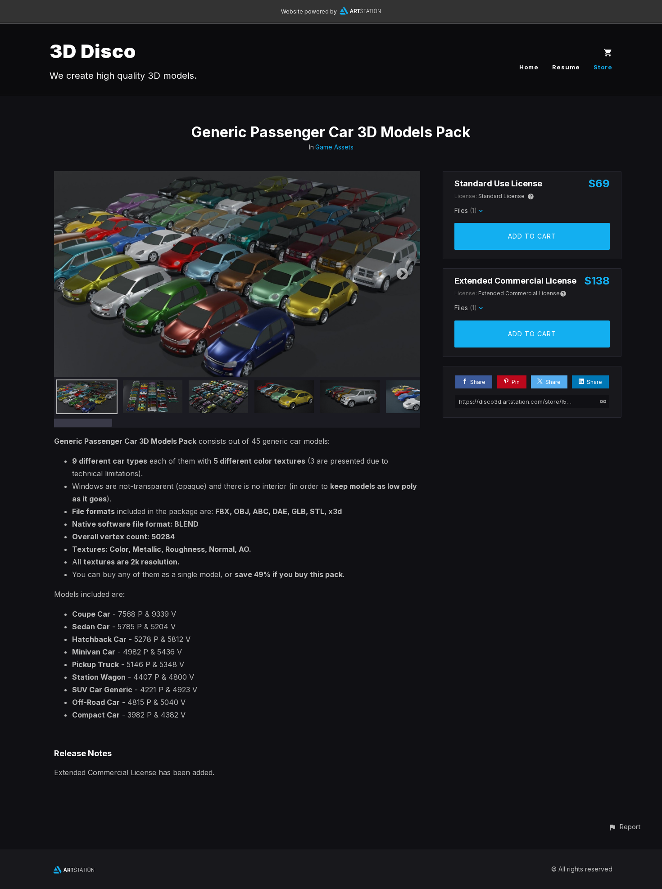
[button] (624, 826)
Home (529, 67)
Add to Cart (532, 236)
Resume (566, 67)
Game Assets (334, 147)
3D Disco (93, 51)
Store (603, 67)
